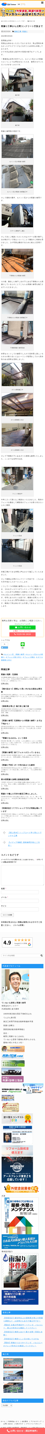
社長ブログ (19, 1424)
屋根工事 (17, 31)
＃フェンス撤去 (28, 657)
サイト (4, 906)
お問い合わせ (8, 1424)
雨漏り (25, 31)
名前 (3, 889)
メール (4, 897)
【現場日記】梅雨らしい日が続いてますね (21, 1339)
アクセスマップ (36, 1421)
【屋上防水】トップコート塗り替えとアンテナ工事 (25, 834)
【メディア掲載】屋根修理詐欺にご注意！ (24, 843)
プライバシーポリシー (34, 1424)
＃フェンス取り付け (13, 657)
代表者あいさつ (13, 1421)
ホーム (3, 1421)
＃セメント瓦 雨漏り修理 (13, 654)
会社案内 (25, 1421)
